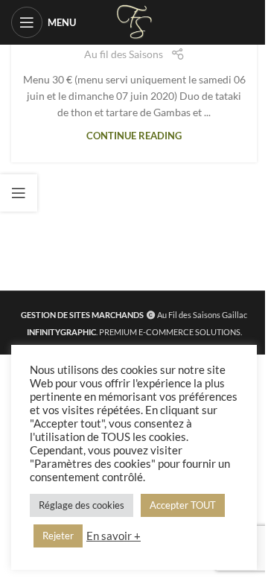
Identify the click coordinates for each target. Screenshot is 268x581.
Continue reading (134, 136)
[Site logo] (134, 21)
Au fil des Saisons (123, 54)
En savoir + (113, 536)
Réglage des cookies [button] (81, 505)
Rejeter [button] (58, 536)
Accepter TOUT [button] (183, 505)
